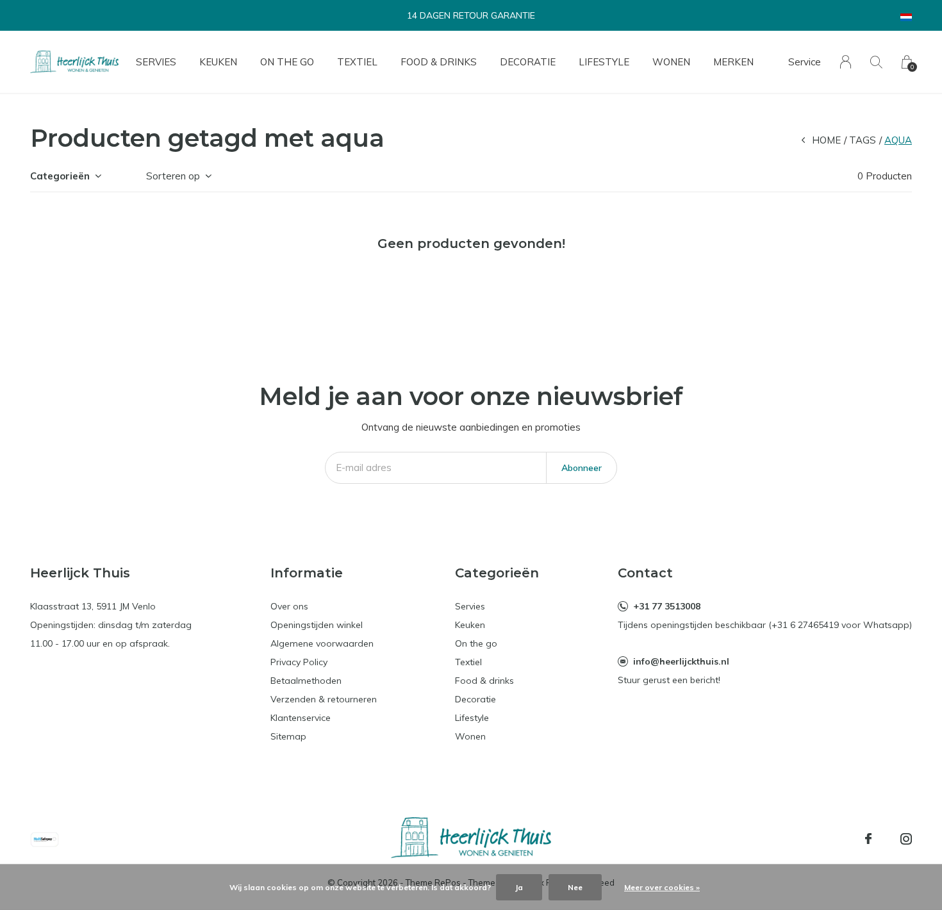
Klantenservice (300, 718)
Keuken (218, 62)
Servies (156, 62)
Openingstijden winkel (316, 625)
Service (804, 62)
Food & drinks (439, 62)
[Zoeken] (876, 62)
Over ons (289, 606)
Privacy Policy (298, 662)
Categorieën (60, 176)
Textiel (357, 62)
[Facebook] (868, 838)
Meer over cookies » (662, 887)
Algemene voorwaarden (322, 643)
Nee (575, 887)
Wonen (671, 62)
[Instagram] (906, 838)
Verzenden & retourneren (323, 699)
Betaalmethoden (306, 680)
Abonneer (581, 468)
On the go (287, 62)
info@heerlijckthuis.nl (681, 661)
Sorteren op (173, 176)
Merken (733, 62)
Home (826, 140)
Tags (862, 140)
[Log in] (845, 62)
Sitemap (288, 736)
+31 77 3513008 (666, 606)
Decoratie (528, 62)
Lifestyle (604, 62)
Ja (519, 887)
